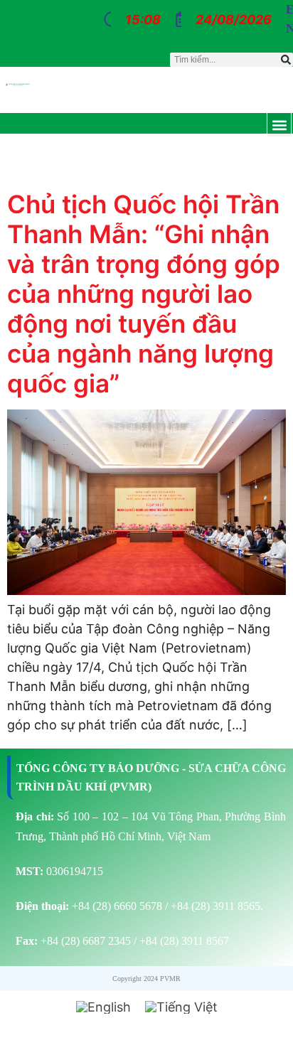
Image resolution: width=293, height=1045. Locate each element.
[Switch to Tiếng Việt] (181, 1007)
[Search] (286, 60)
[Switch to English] (103, 1007)
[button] (279, 124)
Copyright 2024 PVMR (146, 978)
